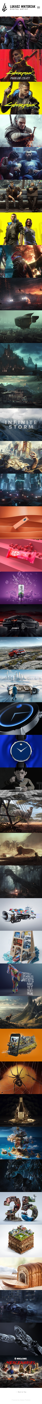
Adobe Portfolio (25, 1400)
